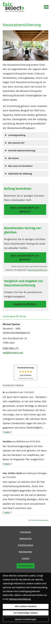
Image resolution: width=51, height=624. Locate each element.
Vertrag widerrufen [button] (25, 566)
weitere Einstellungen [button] (25, 619)
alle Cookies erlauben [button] (26, 606)
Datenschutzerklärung (37, 270)
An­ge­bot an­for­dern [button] (25, 304)
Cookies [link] (25, 558)
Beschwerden (25, 551)
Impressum (25, 532)
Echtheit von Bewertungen (39, 520)
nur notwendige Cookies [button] (26, 613)
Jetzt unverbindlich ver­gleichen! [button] (25, 209)
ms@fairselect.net (13, 352)
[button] (16, 135)
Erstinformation (25, 545)
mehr (7, 432)
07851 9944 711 (10, 348)
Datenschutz (25, 538)
